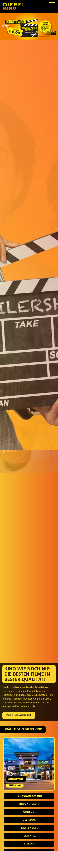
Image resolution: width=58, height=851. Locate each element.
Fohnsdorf (30, 812)
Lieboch (30, 844)
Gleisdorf (30, 820)
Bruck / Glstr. (29, 804)
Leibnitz (30, 836)
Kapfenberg (30, 828)
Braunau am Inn (30, 796)
